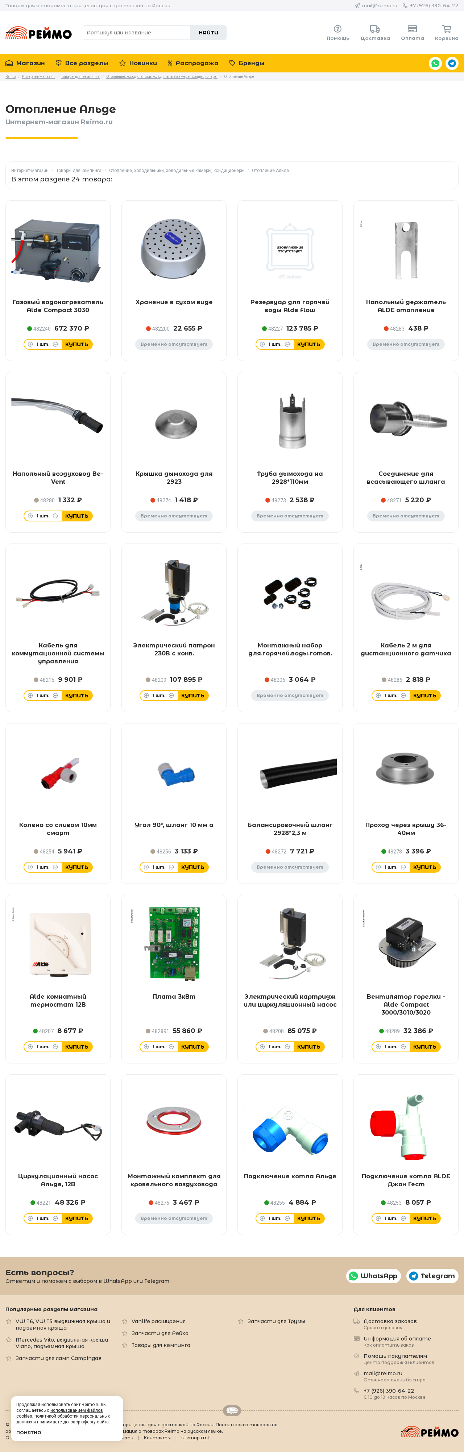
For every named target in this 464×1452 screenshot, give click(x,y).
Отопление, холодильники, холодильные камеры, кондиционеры (176, 170)
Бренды (251, 63)
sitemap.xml (195, 1437)
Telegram (452, 63)
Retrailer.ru (232, 1410)
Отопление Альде (270, 170)
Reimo (38, 32)
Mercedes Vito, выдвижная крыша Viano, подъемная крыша (62, 1343)
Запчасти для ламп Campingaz (58, 1358)
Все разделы (85, 63)
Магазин (29, 63)
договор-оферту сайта (86, 1421)
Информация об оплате (397, 1341)
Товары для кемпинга (79, 170)
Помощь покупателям (399, 1359)
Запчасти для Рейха (160, 1333)
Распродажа (196, 63)
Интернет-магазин (30, 170)
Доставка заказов (390, 1324)
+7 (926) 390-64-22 (434, 5)
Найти (208, 32)
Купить (76, 344)
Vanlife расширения (159, 1321)
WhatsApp (435, 63)
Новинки (142, 63)
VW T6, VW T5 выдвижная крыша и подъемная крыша (63, 1324)
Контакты (157, 1437)
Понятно (28, 1432)
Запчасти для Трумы (276, 1321)
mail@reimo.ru (379, 5)
